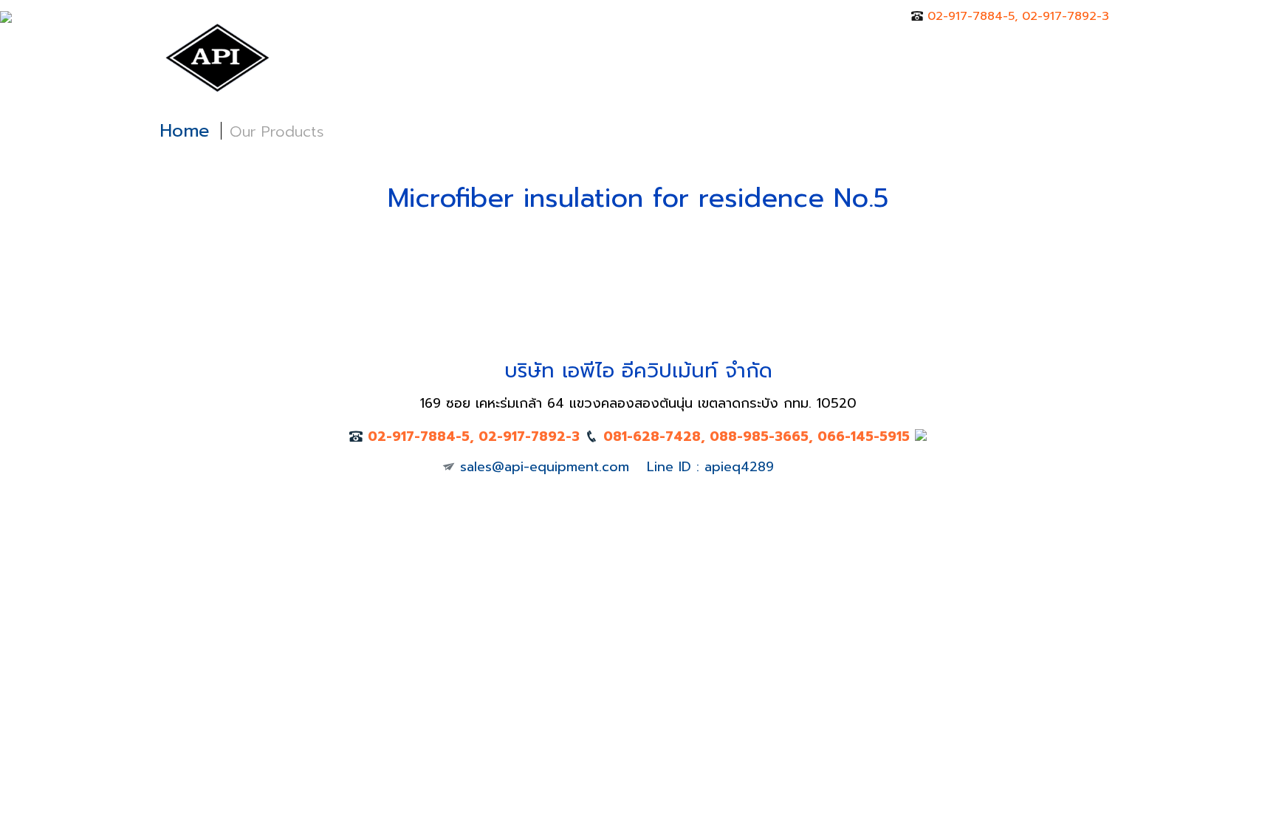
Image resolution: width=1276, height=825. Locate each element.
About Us (461, 56)
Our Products (571, 56)
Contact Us (879, 56)
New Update (691, 56)
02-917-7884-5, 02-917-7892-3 (1018, 16)
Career (788, 56)
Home (378, 56)
